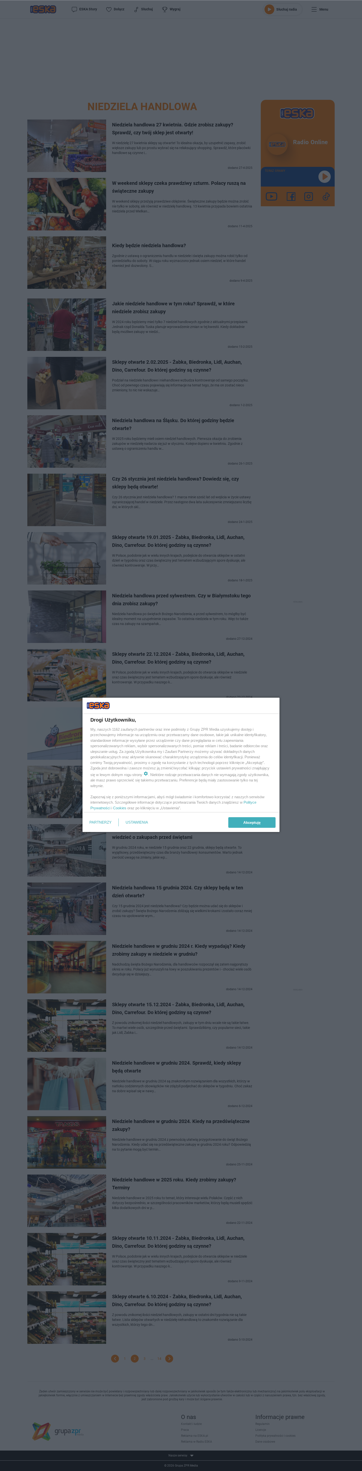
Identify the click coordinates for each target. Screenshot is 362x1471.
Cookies (119, 808)
